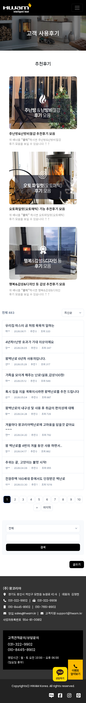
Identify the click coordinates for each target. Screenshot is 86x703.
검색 (43, 547)
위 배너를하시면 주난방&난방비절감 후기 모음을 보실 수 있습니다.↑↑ (35, 142)
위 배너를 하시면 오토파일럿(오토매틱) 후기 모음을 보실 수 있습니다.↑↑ (36, 217)
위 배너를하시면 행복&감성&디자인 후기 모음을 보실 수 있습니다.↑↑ (34, 292)
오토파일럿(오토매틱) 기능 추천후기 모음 (37, 208)
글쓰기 (77, 564)
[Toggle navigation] (77, 8)
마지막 (47, 507)
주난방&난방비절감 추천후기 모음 (32, 133)
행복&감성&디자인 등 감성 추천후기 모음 (37, 284)
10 (79, 499)
